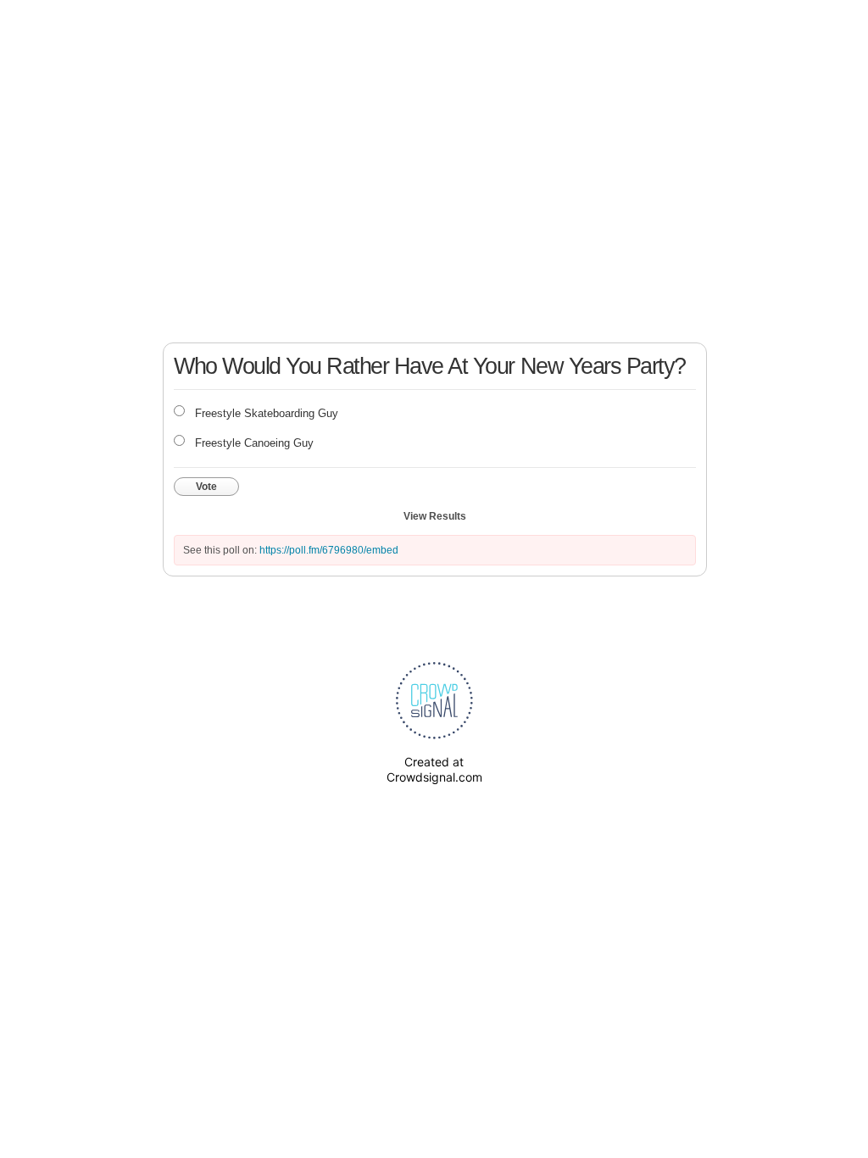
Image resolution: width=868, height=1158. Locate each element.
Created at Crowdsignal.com (434, 769)
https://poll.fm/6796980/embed (328, 550)
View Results (434, 516)
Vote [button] (206, 487)
